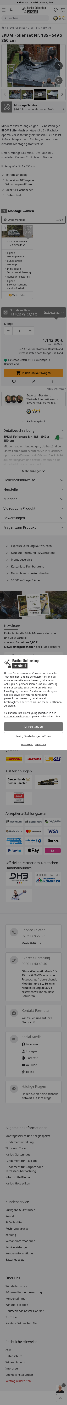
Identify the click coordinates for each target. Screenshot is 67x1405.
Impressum (40, 744)
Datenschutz (27, 744)
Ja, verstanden (33, 726)
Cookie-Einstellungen (16, 716)
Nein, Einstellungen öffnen (33, 736)
